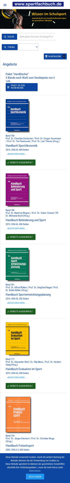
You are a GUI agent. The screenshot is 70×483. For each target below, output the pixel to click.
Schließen (34, 476)
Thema (9, 47)
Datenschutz (34, 470)
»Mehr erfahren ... (17, 154)
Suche (9, 36)
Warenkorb (55, 56)
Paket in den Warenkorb (16, 86)
